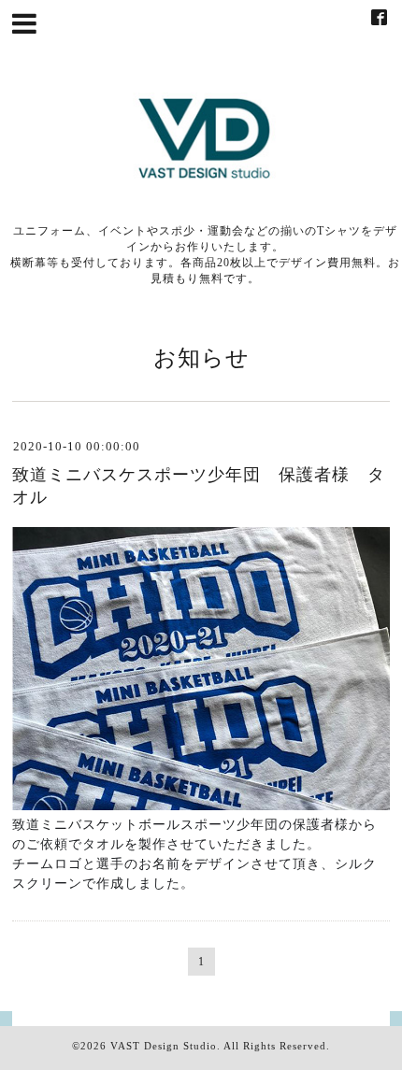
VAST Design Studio (163, 1045)
